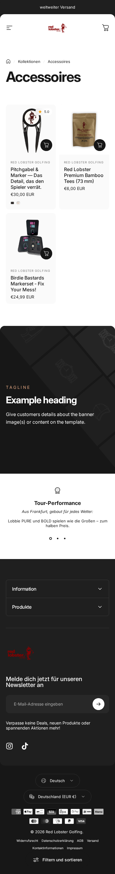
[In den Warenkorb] (100, 145)
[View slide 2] (57, 538)
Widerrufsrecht (27, 841)
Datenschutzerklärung (57, 841)
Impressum (75, 848)
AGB (80, 841)
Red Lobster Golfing (30, 162)
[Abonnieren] (98, 704)
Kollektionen (29, 61)
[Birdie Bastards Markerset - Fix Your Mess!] (31, 238)
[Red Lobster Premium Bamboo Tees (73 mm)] (84, 130)
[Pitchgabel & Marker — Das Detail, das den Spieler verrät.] (31, 130)
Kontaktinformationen (47, 848)
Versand (92, 841)
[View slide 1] (50, 538)
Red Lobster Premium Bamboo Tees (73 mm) (84, 175)
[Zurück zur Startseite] (8, 61)
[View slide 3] (64, 538)
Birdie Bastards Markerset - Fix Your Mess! (27, 284)
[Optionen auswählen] (46, 145)
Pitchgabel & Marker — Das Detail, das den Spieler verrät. (27, 178)
